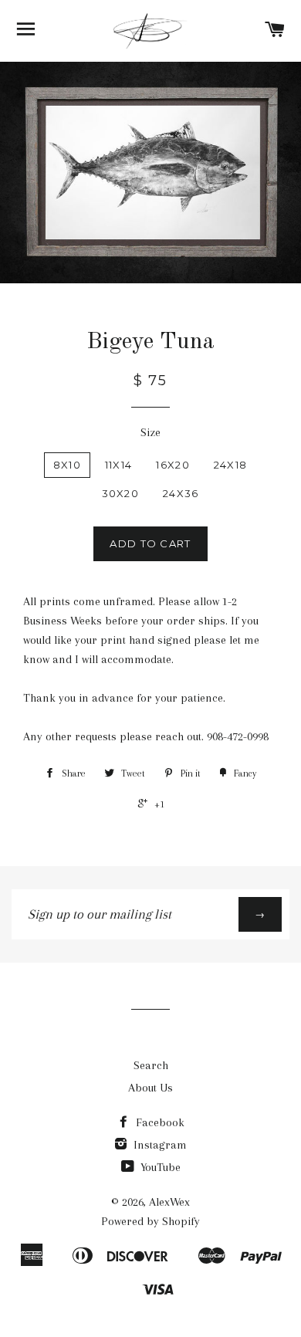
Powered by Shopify (150, 1221)
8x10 (67, 465)
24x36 (181, 493)
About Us (150, 1088)
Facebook (158, 1122)
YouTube (159, 1167)
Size (150, 432)
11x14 (119, 465)
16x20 (173, 465)
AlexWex (169, 1202)
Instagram (158, 1145)
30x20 (121, 493)
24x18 (231, 465)
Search (151, 1065)
